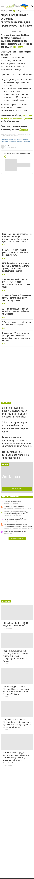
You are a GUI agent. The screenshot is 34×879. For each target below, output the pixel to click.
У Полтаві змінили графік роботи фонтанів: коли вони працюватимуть (15, 252)
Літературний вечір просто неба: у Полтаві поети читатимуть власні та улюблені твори (16, 283)
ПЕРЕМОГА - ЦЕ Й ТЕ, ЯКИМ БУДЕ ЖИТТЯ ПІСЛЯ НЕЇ (15, 624)
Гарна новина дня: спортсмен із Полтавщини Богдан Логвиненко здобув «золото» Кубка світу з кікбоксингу (17, 238)
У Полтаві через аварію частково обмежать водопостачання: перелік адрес (15, 427)
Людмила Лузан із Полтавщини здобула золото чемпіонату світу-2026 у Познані (16, 298)
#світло (25, 140)
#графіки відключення (15, 141)
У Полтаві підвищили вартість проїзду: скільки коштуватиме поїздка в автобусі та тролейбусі (15, 412)
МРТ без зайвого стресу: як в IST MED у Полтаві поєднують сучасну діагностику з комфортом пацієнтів (15, 267)
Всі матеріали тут (17, 488)
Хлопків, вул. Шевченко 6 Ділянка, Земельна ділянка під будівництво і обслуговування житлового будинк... (15, 656)
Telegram (23, 129)
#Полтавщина (18, 140)
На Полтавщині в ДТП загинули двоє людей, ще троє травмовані (15, 454)
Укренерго (18, 47)
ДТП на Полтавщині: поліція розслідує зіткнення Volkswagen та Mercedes (17, 311)
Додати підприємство (17, 538)
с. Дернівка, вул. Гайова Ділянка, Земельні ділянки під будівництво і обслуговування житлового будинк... (17, 723)
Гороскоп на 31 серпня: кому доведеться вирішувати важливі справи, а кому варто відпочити (16, 337)
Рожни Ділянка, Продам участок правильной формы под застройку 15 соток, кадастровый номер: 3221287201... (16, 757)
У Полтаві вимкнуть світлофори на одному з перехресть (16, 323)
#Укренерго (26, 141)
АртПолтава (11, 476)
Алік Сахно (8, 146)
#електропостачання (7, 140)
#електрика (4, 141)
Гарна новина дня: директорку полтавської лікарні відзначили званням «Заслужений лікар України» (17, 442)
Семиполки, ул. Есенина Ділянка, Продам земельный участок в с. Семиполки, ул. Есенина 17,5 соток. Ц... (16, 690)
